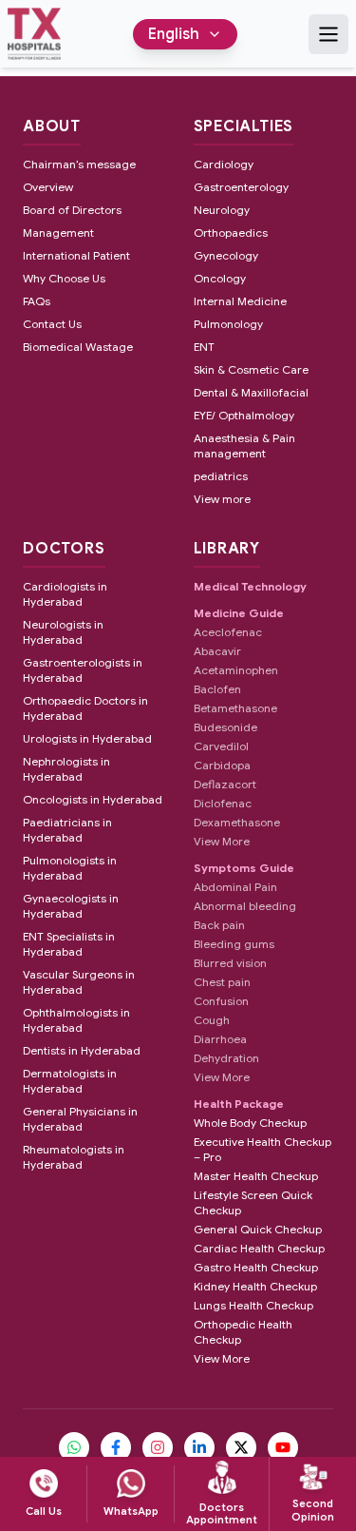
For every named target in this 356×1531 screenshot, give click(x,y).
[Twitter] (241, 1447)
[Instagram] (157, 1447)
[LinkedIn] (199, 1447)
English (173, 34)
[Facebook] (116, 1447)
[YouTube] (283, 1447)
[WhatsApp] (74, 1447)
